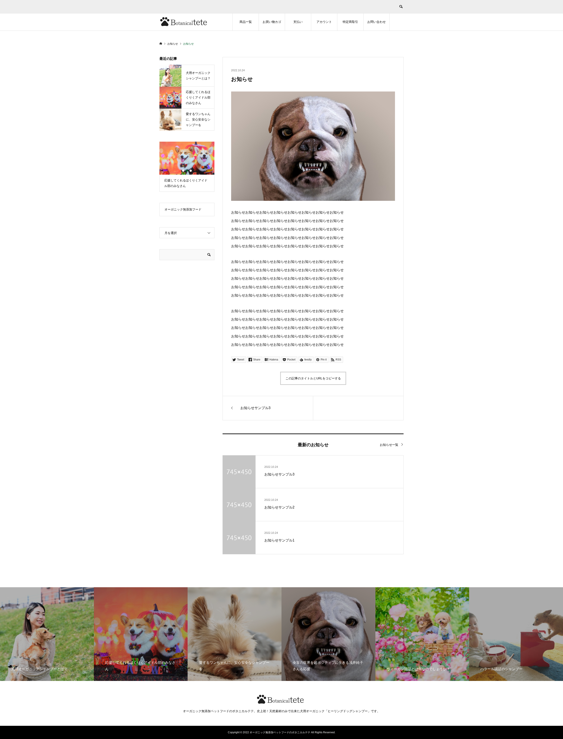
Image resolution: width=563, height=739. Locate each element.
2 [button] (187, 171)
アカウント (324, 22)
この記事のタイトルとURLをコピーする (313, 378)
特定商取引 (350, 22)
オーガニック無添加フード (183, 209)
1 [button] (183, 171)
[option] (186, 167)
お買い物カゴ (272, 22)
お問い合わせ (376, 22)
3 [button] (191, 171)
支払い (298, 22)
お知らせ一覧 (389, 445)
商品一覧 (245, 22)
